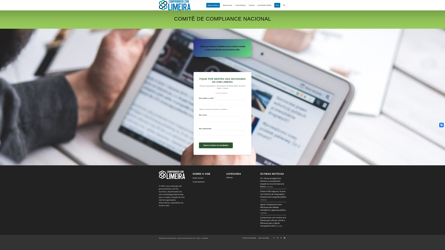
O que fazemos (199, 182)
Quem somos (198, 178)
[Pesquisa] (284, 5)
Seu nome (203, 115)
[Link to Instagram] (277, 238)
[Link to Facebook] (274, 238)
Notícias (229, 177)
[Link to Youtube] (284, 238)
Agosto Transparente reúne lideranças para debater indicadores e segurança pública (273, 207)
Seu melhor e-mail (207, 98)
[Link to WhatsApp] (281, 238)
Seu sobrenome (205, 129)
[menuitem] (213, 5)
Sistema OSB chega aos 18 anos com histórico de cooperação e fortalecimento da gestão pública (273, 194)
